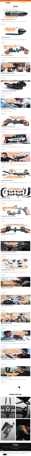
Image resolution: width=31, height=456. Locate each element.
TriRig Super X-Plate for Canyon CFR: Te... (8, 126)
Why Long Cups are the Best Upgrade (7, 73)
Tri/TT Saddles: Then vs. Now (6, 377)
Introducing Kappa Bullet (5, 37)
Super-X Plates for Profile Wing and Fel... (8, 216)
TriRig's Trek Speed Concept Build (7, 305)
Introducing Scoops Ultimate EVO (7, 287)
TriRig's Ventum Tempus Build (6, 323)
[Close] (30, 451)
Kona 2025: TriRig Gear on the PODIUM (7, 341)
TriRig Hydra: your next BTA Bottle (7, 162)
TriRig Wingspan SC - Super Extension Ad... (8, 359)
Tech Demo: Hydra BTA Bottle (6, 144)
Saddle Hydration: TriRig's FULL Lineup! (8, 269)
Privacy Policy (20, 453)
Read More (3, 24)
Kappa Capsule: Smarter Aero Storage (8, 19)
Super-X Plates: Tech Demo (6, 198)
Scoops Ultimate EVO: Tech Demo (7, 180)
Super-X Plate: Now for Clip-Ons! (7, 55)
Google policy (24, 453)
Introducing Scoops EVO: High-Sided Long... (9, 108)
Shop (2, 450)
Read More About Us (15, 448)
